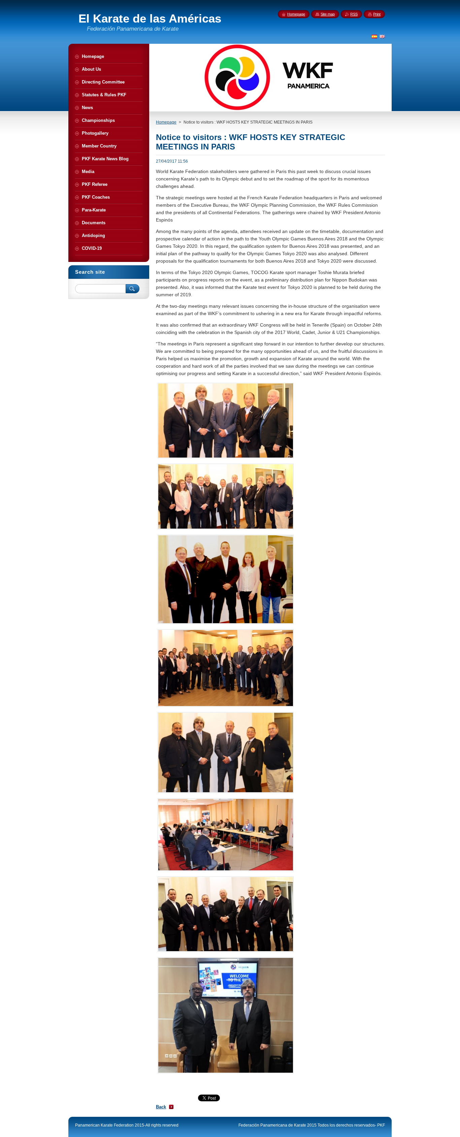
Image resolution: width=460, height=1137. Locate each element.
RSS (354, 14)
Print (377, 14)
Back (161, 1106)
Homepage (166, 122)
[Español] (374, 36)
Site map (328, 14)
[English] (382, 36)
